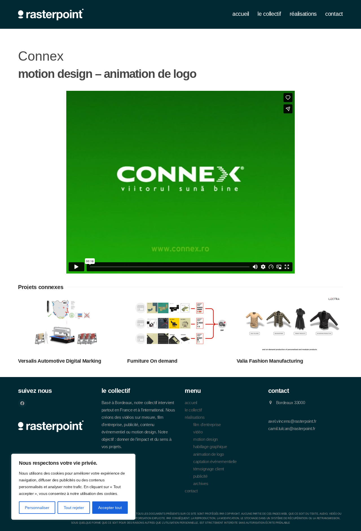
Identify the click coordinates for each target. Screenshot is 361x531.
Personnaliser (37, 507)
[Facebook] (22, 403)
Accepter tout (110, 507)
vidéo (198, 432)
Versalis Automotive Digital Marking (59, 361)
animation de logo (208, 454)
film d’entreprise (207, 424)
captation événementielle (215, 461)
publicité (200, 476)
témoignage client (208, 469)
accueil (191, 402)
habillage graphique (210, 446)
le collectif (193, 410)
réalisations (194, 417)
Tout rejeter (74, 507)
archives (200, 483)
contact (191, 491)
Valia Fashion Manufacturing (270, 361)
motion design (205, 439)
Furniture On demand (152, 361)
